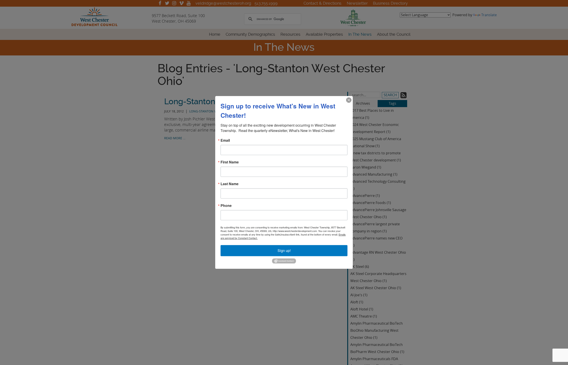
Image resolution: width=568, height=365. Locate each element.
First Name (230, 162)
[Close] (348, 100)
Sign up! (284, 250)
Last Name (230, 184)
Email (225, 140)
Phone (226, 205)
